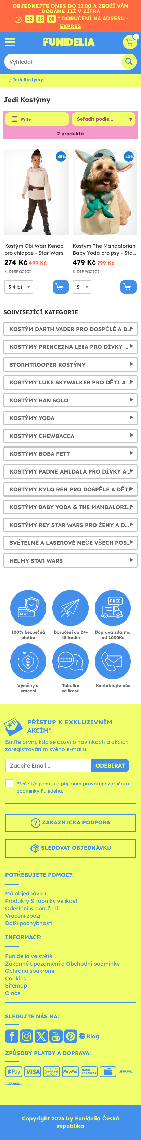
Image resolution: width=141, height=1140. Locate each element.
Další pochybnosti (28, 923)
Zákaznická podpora (75, 822)
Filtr (26, 120)
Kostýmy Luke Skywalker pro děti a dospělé (74, 382)
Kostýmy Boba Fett (40, 453)
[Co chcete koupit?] (10, 42)
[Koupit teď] (61, 287)
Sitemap (16, 985)
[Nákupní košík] (130, 42)
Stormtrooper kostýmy (48, 364)
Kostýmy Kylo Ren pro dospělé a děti (70, 489)
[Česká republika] (11, 1036)
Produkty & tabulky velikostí (42, 900)
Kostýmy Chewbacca (42, 435)
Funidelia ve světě (28, 956)
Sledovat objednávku (75, 847)
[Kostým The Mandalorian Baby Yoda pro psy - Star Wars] (105, 192)
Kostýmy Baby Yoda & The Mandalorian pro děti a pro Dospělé (74, 507)
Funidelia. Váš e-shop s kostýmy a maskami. (69, 42)
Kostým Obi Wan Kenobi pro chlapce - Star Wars (34, 249)
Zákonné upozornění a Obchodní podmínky (62, 963)
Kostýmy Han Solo (39, 400)
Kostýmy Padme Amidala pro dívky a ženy (74, 471)
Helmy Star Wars (36, 560)
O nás (13, 993)
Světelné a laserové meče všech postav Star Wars (74, 542)
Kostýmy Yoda (32, 418)
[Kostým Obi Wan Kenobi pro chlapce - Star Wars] (36, 192)
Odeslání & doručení (31, 908)
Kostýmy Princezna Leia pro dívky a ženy (74, 346)
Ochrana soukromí (29, 970)
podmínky (27, 791)
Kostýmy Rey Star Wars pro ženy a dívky (74, 525)
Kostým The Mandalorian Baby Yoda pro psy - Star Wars (104, 249)
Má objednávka (25, 893)
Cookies (15, 978)
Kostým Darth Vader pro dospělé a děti (74, 329)
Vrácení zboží (22, 915)
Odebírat (110, 765)
